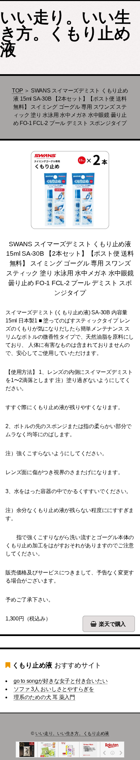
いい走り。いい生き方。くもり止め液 (65, 33)
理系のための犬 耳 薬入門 (44, 697)
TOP (17, 90)
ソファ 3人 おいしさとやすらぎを (54, 689)
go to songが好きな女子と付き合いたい (60, 681)
